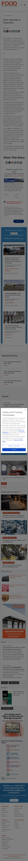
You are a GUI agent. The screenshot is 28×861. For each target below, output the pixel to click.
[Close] (25, 409)
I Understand (14, 449)
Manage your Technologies (14, 445)
